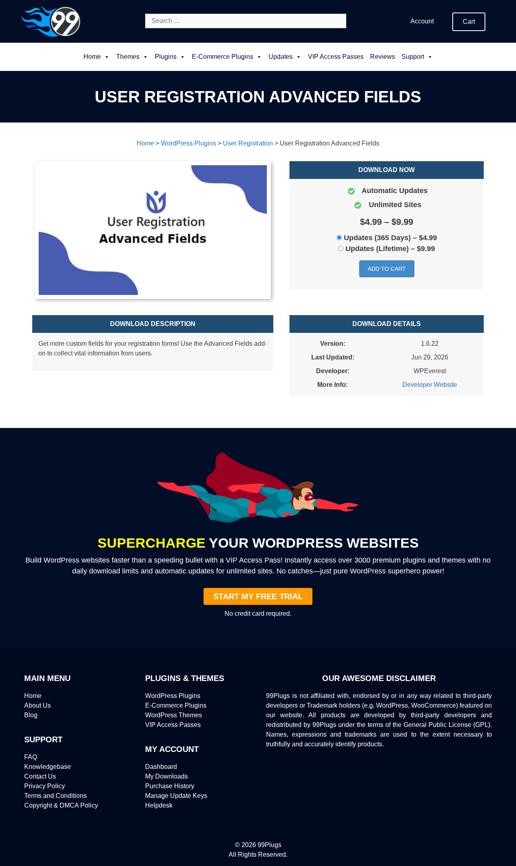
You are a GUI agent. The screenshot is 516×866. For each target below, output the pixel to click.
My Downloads (166, 776)
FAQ (30, 757)
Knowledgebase (47, 766)
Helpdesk (159, 805)
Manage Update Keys (176, 795)
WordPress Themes (173, 715)
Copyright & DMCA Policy (61, 805)
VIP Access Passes (336, 56)
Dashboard (161, 766)
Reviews (382, 56)
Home (92, 56)
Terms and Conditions (55, 795)
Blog (30, 715)
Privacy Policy (44, 786)
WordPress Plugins (172, 695)
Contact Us (40, 776)
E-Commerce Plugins (175, 705)
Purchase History (169, 786)
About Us (37, 705)
